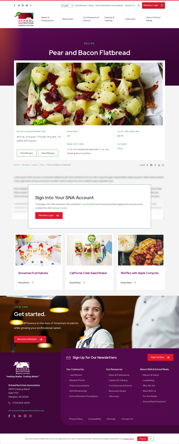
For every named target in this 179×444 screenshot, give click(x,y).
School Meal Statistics (154, 401)
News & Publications (47, 19)
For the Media (150, 396)
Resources (67, 18)
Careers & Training (109, 19)
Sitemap (111, 419)
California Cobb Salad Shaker (88, 273)
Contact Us (127, 419)
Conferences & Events (91, 19)
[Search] (138, 5)
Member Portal (76, 380)
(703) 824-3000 (21, 402)
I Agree (142, 438)
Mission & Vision (151, 375)
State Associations (79, 386)
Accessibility (94, 419)
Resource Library (117, 391)
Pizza (120, 148)
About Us (129, 5)
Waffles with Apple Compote (140, 273)
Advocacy (130, 18)
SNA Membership (78, 391)
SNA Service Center (57, 207)
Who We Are (149, 386)
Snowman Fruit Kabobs (33, 273)
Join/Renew (80, 5)
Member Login (150, 5)
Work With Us (149, 391)
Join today (87, 204)
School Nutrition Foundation (109, 5)
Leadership (149, 380)
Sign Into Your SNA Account (64, 198)
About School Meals (153, 19)
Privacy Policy (76, 419)
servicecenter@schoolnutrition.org (26, 410)
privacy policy (128, 439)
